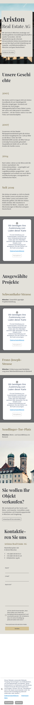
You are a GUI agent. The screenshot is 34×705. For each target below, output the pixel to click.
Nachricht (8, 584)
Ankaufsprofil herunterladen (11, 519)
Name (7, 568)
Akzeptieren (17, 255)
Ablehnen (19, 702)
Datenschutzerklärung (17, 251)
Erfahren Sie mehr (8, 52)
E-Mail (7, 576)
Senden (17, 628)
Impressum (24, 695)
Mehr (6, 698)
